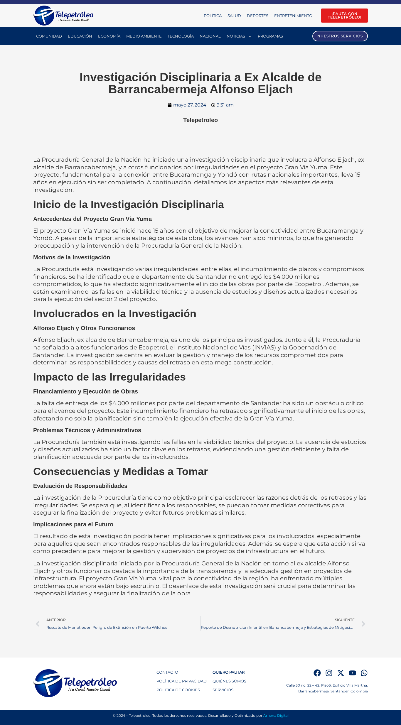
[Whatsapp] (364, 673)
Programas (270, 36)
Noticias (236, 36)
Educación (80, 36)
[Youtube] (352, 673)
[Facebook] (317, 673)
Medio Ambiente (144, 36)
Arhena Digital (276, 715)
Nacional (210, 36)
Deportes (257, 15)
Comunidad (49, 36)
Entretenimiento (293, 15)
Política (213, 15)
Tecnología (181, 36)
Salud (234, 15)
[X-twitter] (340, 673)
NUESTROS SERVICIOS (340, 36)
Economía (109, 36)
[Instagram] (329, 673)
